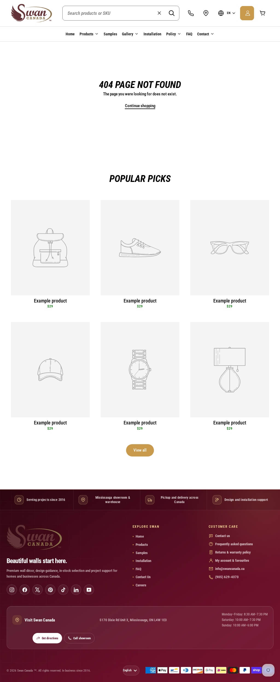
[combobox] (120, 13)
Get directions (50, 638)
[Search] (171, 13)
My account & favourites (232, 560)
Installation (152, 34)
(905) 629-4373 (227, 577)
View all (140, 450)
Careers (141, 585)
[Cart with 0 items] (262, 13)
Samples (110, 34)
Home (70, 34)
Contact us (222, 536)
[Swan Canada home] (33, 13)
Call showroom (82, 638)
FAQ (189, 34)
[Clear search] (159, 13)
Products (142, 545)
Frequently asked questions (234, 544)
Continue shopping (140, 105)
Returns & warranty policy (233, 552)
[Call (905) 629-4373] (190, 13)
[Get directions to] (205, 13)
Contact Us (143, 577)
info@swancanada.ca (229, 569)
